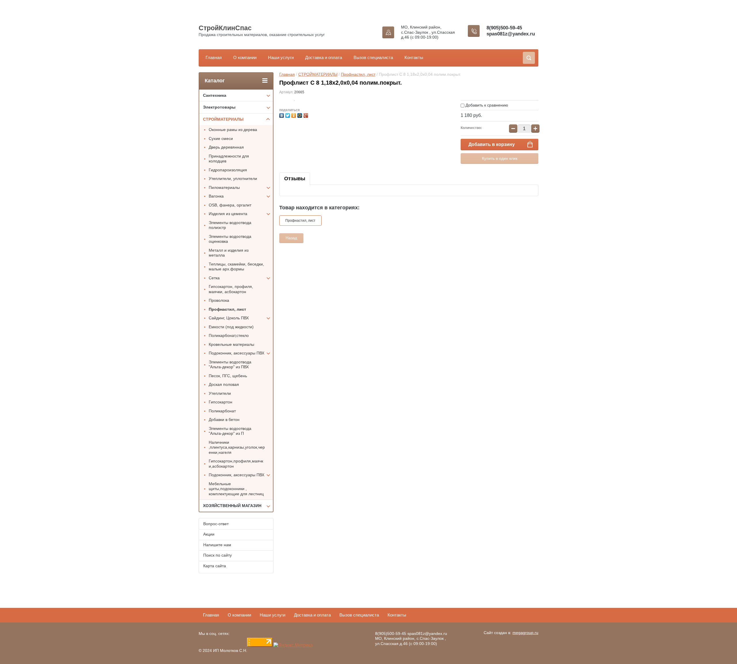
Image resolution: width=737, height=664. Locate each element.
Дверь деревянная (226, 147)
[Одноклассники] (294, 115)
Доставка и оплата (323, 57)
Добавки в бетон (224, 419)
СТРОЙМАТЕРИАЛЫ (317, 74)
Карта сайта (214, 566)
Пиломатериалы (224, 187)
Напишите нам (217, 544)
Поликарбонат (222, 411)
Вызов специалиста (373, 57)
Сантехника (214, 95)
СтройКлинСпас (225, 28)
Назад (291, 238)
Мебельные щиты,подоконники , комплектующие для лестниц (236, 488)
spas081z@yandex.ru (511, 34)
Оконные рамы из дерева (233, 129)
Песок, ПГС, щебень (228, 375)
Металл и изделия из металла (228, 253)
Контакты (413, 57)
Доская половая (224, 384)
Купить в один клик (499, 158)
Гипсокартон (220, 402)
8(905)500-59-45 (504, 28)
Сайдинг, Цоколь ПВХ (229, 318)
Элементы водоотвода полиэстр (230, 225)
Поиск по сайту (217, 555)
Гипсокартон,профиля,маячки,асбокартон (236, 463)
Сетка (214, 278)
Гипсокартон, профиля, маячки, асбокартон (231, 289)
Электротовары (219, 107)
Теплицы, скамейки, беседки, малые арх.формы (236, 267)
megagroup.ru (525, 632)
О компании (245, 57)
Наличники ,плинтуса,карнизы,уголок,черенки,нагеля (237, 447)
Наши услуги (281, 57)
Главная (214, 57)
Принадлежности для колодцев (229, 159)
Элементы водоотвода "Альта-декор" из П (230, 431)
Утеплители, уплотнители (233, 178)
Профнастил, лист (358, 74)
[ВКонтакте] (282, 115)
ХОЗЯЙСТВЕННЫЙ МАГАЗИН (232, 505)
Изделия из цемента (228, 213)
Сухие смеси (221, 138)
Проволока (219, 300)
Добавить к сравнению (486, 105)
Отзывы (294, 178)
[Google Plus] (306, 115)
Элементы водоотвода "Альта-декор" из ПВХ (230, 364)
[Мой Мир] (300, 115)
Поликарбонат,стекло (229, 335)
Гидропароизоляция (228, 170)
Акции (208, 534)
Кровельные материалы (231, 344)
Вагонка (216, 196)
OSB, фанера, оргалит (230, 205)
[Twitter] (288, 115)
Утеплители (220, 393)
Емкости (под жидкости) (231, 327)
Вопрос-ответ (216, 523)
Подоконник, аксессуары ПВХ (236, 353)
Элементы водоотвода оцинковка (230, 239)
